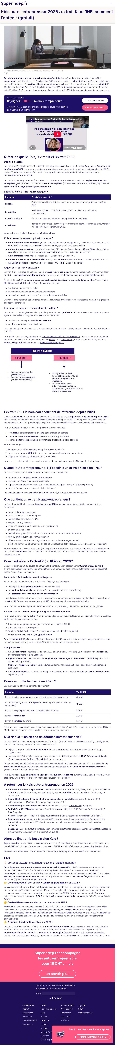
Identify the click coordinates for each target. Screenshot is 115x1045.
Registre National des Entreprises (83, 461)
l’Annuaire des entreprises (52, 342)
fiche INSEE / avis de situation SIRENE (91, 548)
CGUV (80, 1009)
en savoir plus (57, 973)
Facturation (27, 1016)
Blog (43, 1013)
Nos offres (65, 1016)
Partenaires (66, 1013)
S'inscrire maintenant (95, 100)
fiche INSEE (66, 339)
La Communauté (29, 1020)
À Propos (65, 1020)
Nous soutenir (67, 1009)
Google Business (48, 1032)
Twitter (44, 1016)
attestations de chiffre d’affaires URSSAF (61, 336)
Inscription (27, 1009)
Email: (38, 993)
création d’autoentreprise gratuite (87, 606)
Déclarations (28, 1013)
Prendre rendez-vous (95, 107)
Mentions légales (85, 1013)
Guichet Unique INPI (50, 832)
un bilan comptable (17, 320)
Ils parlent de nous (48, 1009)
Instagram (45, 1036)
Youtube (44, 1028)
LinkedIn (44, 1024)
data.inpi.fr (59, 449)
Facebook (45, 1020)
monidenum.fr (84, 616)
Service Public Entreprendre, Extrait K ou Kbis (33, 233)
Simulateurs (28, 1024)
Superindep (20, 778)
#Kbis (6, 73)
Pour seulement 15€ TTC (93, 1036)
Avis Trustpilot (47, 1039)
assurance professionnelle (37, 481)
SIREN (52, 339)
